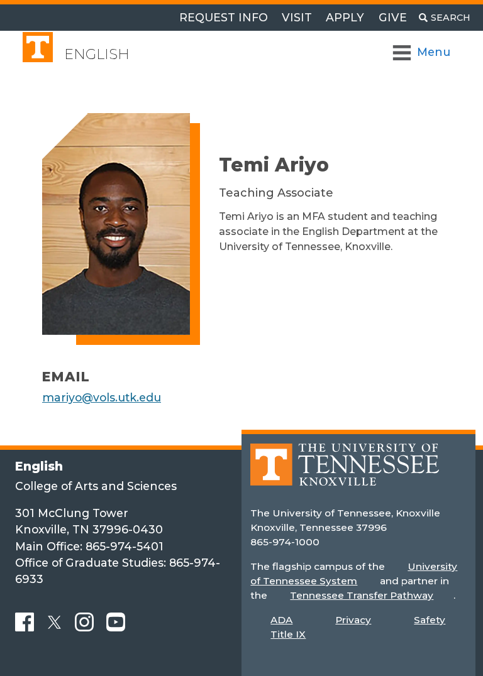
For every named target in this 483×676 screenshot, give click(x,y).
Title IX (288, 634)
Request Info (223, 17)
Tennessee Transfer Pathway (361, 595)
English (97, 54)
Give (393, 17)
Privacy (353, 620)
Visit (297, 17)
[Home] (344, 473)
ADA (281, 620)
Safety (429, 620)
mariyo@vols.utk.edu (101, 397)
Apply (345, 17)
